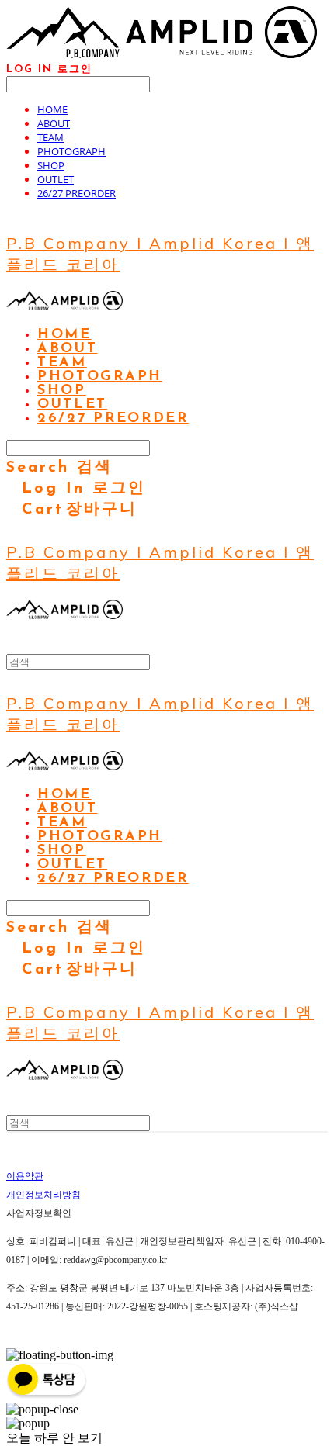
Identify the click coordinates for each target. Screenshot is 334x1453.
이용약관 (24, 1176)
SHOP (50, 165)
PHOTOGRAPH (71, 151)
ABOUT (53, 123)
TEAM (50, 137)
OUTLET (55, 179)
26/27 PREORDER (76, 193)
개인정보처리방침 (43, 1194)
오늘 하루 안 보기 (54, 1437)
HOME (52, 109)
